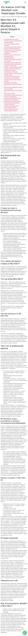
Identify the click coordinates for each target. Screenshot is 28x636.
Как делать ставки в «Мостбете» (12, 62)
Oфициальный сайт (9, 57)
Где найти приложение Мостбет (12, 98)
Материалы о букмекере (10, 82)
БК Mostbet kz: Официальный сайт (13, 95)
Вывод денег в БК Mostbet (11, 99)
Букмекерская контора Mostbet (12, 101)
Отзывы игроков (8, 56)
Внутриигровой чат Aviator (11, 39)
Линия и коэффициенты (10, 96)
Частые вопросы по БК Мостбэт (12, 47)
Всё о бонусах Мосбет (10, 107)
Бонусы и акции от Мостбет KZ (12, 54)
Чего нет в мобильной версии (12, 48)
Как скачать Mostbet (9, 93)
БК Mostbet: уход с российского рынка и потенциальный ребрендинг (12, 51)
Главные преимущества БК (11, 106)
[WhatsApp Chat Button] (25, 633)
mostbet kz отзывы (12, 205)
